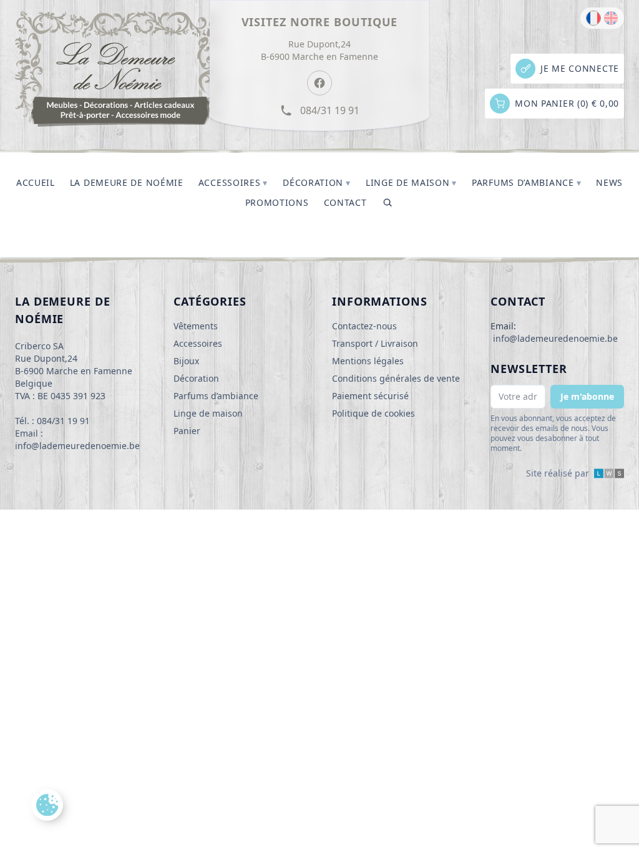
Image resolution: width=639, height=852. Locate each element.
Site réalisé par (557, 473)
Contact (345, 202)
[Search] (387, 202)
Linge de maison (411, 182)
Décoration (317, 182)
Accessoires (233, 182)
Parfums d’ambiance (526, 182)
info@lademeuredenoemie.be (555, 338)
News (609, 182)
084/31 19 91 (329, 110)
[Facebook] (319, 82)
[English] (610, 18)
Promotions (277, 202)
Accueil (35, 182)
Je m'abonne (587, 396)
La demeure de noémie (126, 182)
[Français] (593, 18)
